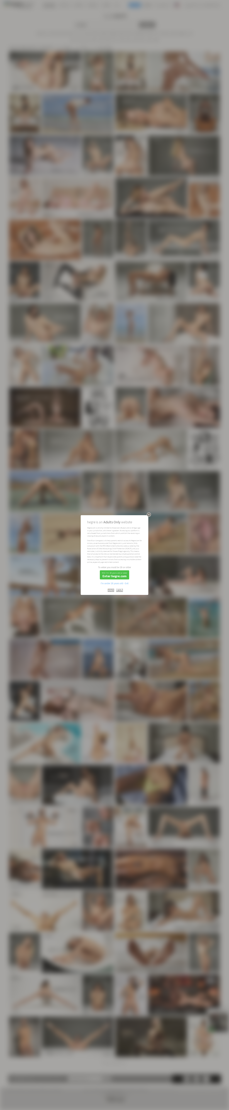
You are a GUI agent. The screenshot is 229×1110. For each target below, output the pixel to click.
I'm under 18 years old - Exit (114, 583)
